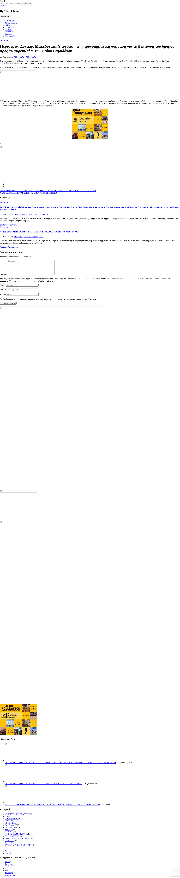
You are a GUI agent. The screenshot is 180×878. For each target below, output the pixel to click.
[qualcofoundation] (90, 138)
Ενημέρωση (9, 21)
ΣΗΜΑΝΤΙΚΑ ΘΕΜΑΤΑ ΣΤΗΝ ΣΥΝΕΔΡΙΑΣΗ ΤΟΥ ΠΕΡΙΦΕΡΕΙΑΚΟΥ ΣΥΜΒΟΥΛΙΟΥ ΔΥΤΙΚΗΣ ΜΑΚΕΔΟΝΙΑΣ (52, 805)
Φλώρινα (8, 34)
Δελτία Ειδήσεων (11, 23)
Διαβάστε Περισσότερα (9, 225)
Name (2, 285)
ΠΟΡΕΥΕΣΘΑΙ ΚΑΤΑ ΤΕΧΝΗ (17, 838)
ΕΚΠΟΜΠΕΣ (10, 823)
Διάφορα (8, 821)
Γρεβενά (8, 30)
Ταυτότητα (9, 873)
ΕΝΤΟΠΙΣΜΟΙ (11, 827)
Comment (4, 274)
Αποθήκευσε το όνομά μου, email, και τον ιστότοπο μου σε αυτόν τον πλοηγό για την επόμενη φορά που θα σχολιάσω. (49, 299)
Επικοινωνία (10, 36)
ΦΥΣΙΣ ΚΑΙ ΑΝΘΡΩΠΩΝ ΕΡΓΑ (18, 845)
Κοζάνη (8, 25)
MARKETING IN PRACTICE (17, 814)
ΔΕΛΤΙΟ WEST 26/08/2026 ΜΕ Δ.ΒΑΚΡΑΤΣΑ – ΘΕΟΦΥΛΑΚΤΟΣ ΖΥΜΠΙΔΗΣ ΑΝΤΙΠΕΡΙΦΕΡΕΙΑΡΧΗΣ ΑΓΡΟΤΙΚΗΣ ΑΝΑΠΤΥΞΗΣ (60, 763)
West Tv (3, 6)
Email (2, 290)
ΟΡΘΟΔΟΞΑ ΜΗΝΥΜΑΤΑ (16, 834)
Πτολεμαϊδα (9, 27)
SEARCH (27, 3)
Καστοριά (8, 32)
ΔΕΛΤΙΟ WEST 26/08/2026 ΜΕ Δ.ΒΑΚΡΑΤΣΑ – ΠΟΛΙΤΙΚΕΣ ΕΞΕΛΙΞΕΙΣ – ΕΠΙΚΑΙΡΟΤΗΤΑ (43, 784)
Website (3, 294)
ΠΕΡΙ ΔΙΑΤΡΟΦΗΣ (13, 836)
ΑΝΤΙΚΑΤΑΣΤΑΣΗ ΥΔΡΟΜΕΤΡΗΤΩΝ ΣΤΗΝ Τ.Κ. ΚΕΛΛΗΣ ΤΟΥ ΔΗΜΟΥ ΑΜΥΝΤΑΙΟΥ (39, 232)
